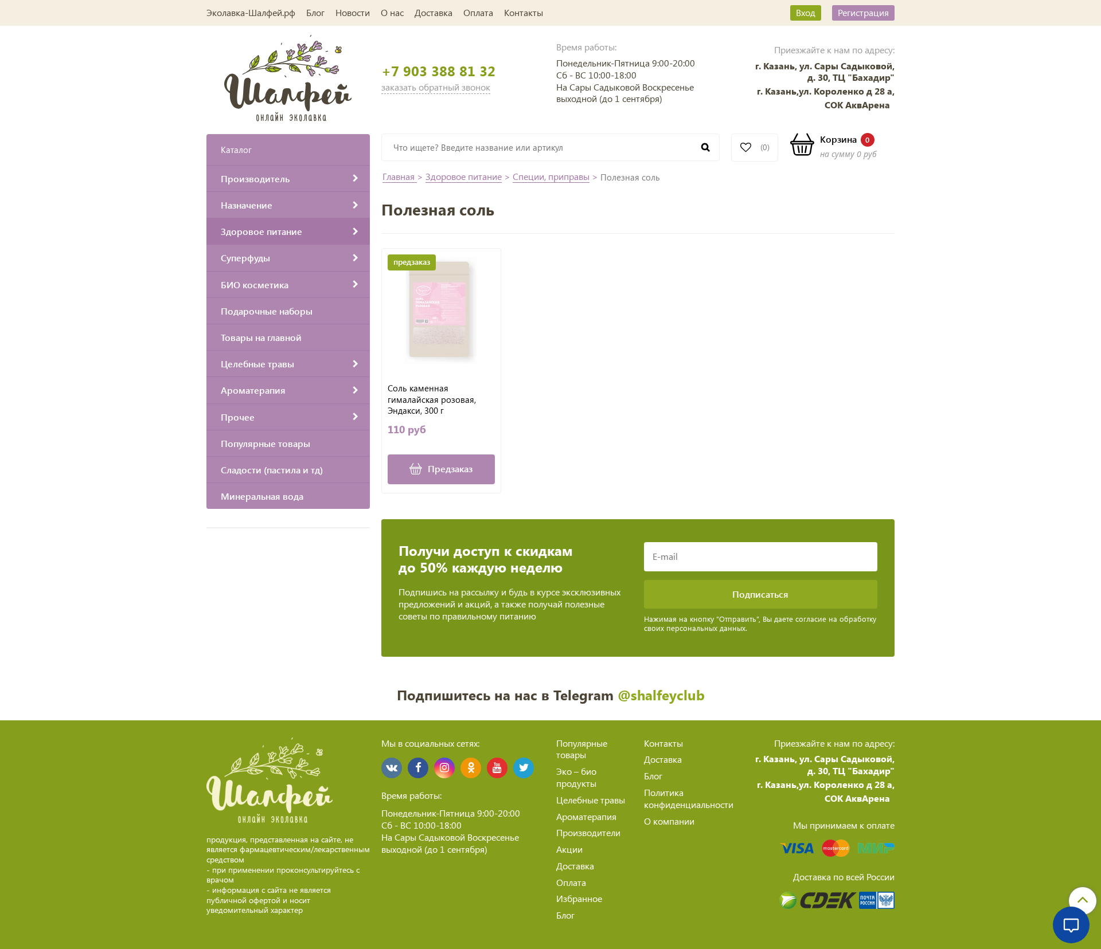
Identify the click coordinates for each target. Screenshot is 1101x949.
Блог (315, 12)
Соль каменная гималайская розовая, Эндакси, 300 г (432, 399)
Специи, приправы (551, 176)
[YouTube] (497, 768)
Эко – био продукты (576, 777)
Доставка (433, 12)
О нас (392, 12)
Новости (352, 12)
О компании (669, 821)
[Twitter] (523, 768)
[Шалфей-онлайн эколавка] (288, 76)
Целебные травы (590, 800)
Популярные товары (581, 749)
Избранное (579, 898)
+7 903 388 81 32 (438, 71)
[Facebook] (418, 768)
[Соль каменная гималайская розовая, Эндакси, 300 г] (441, 310)
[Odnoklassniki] (470, 768)
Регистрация (863, 12)
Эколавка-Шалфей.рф (250, 12)
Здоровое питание (463, 176)
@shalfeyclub (661, 694)
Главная (399, 176)
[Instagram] (444, 768)
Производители (588, 832)
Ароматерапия (586, 816)
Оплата (478, 12)
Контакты (523, 12)
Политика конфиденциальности (688, 798)
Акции (569, 849)
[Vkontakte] (391, 768)
